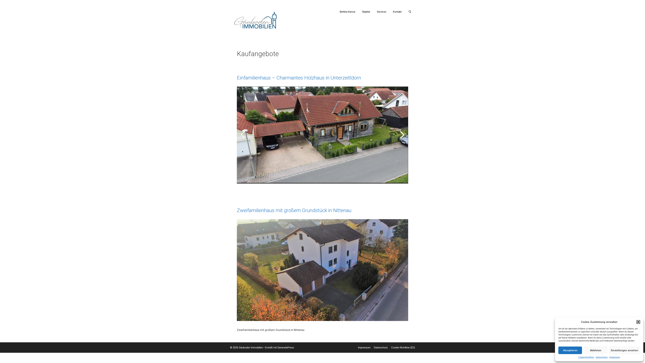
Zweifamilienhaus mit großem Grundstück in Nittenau (294, 210)
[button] (638, 322)
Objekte (366, 11)
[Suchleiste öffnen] (410, 12)
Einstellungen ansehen (624, 350)
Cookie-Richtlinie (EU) (403, 347)
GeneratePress (285, 347)
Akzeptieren (570, 350)
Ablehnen (595, 350)
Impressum (614, 357)
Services (381, 11)
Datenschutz (602, 357)
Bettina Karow (347, 11)
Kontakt (397, 11)
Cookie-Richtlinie (586, 357)
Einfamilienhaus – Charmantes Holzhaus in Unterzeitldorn (299, 78)
